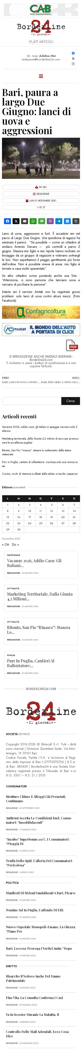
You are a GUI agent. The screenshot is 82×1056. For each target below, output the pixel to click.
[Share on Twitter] (16, 221)
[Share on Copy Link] (75, 221)
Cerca (70, 401)
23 (18, 523)
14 (74, 511)
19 (51, 517)
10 (29, 511)
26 (51, 523)
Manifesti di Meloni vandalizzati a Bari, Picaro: (41, 893)
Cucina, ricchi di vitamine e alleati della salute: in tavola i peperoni (40, 474)
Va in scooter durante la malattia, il (32, 1014)
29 (7, 529)
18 (40, 517)
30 (18, 529)
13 (63, 511)
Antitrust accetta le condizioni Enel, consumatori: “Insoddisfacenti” (39, 820)
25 (40, 523)
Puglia (11, 655)
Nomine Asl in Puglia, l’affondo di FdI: (35, 910)
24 (29, 523)
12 (51, 511)
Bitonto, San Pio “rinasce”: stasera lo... (38, 630)
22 (7, 523)
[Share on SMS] (41, 221)
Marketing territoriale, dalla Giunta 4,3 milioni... (40, 596)
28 (74, 523)
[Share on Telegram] (58, 221)
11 (40, 511)
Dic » (15, 544)
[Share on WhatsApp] (33, 221)
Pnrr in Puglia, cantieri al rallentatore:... (30, 663)
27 (63, 523)
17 (29, 517)
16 (18, 517)
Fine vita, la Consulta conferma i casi (34, 998)
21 (74, 517)
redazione (13, 573)
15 (7, 517)
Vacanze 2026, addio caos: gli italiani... (34, 563)
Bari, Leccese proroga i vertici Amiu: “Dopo (39, 948)
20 (62, 517)
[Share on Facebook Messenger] (67, 221)
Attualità (13, 588)
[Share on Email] (24, 221)
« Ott (5, 544)
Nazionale (13, 555)
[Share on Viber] (50, 221)
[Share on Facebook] (7, 221)
